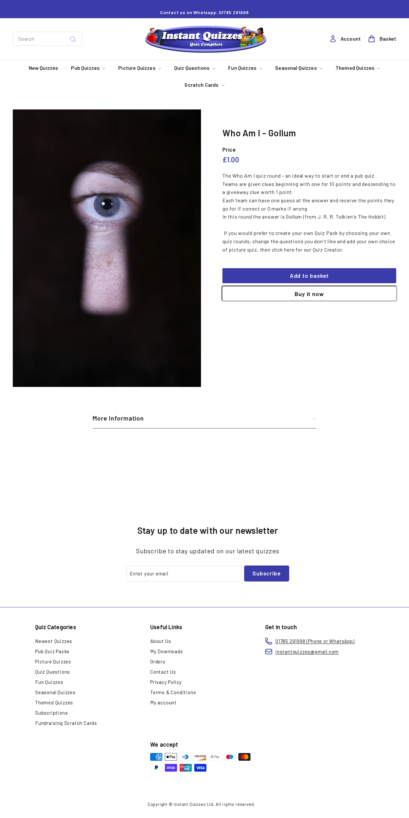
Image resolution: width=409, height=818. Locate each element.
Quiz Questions (192, 68)
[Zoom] (107, 248)
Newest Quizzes (53, 641)
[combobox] (47, 39)
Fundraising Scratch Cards (66, 723)
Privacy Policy (166, 682)
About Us (160, 641)
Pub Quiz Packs (52, 651)
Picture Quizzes (137, 68)
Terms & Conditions (173, 692)
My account (163, 702)
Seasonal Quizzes (296, 68)
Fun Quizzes (243, 68)
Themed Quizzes (355, 68)
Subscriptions (51, 713)
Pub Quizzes (86, 68)
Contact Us (163, 672)
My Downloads (166, 651)
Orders (158, 661)
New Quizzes (43, 68)
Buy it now (309, 293)
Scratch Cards (202, 85)
